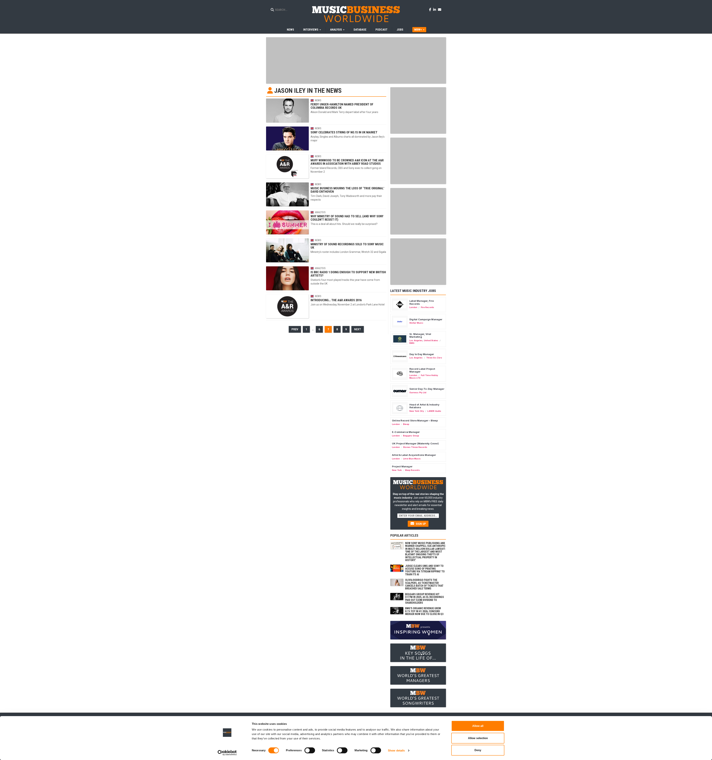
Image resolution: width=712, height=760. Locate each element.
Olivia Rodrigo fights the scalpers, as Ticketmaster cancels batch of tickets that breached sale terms (424, 584)
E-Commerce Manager (406, 431)
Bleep (406, 424)
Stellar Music (416, 323)
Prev (294, 329)
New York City (416, 411)
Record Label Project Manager (422, 370)
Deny (477, 750)
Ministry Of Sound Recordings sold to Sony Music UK (347, 245)
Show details (396, 750)
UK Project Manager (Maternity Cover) (415, 443)
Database (360, 29)
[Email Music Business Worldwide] (439, 9)
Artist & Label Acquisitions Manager (414, 454)
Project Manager (402, 466)
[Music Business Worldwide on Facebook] (430, 9)
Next (357, 329)
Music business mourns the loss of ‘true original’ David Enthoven (347, 189)
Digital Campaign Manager (425, 319)
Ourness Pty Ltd (417, 392)
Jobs (400, 29)
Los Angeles (416, 340)
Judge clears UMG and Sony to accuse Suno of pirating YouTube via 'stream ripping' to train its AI (425, 570)
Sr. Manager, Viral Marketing (420, 335)
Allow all (477, 725)
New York (397, 470)
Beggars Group (411, 435)
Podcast (381, 29)
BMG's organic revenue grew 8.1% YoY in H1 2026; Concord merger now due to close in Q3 (424, 611)
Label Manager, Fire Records (421, 302)
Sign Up (420, 523)
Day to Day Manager (421, 354)
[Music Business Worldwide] (356, 14)
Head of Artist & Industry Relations (424, 406)
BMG (412, 343)
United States (431, 340)
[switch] (309, 750)
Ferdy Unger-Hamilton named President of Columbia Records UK (342, 105)
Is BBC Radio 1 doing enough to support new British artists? (348, 273)
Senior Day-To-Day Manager (426, 388)
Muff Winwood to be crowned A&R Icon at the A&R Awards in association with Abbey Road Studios (347, 161)
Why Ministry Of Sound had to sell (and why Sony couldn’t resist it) (347, 217)
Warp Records (412, 470)
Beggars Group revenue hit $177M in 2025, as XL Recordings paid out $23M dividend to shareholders (424, 598)
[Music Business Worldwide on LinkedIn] (435, 9)
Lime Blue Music (412, 458)
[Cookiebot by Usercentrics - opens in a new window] (227, 753)
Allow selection (478, 738)
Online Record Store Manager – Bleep (415, 420)
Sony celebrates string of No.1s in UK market (344, 132)
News (290, 29)
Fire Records (427, 307)
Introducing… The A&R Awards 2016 (336, 300)
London (413, 307)
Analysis (320, 212)
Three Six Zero (434, 357)
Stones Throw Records (415, 447)
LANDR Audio (434, 411)
